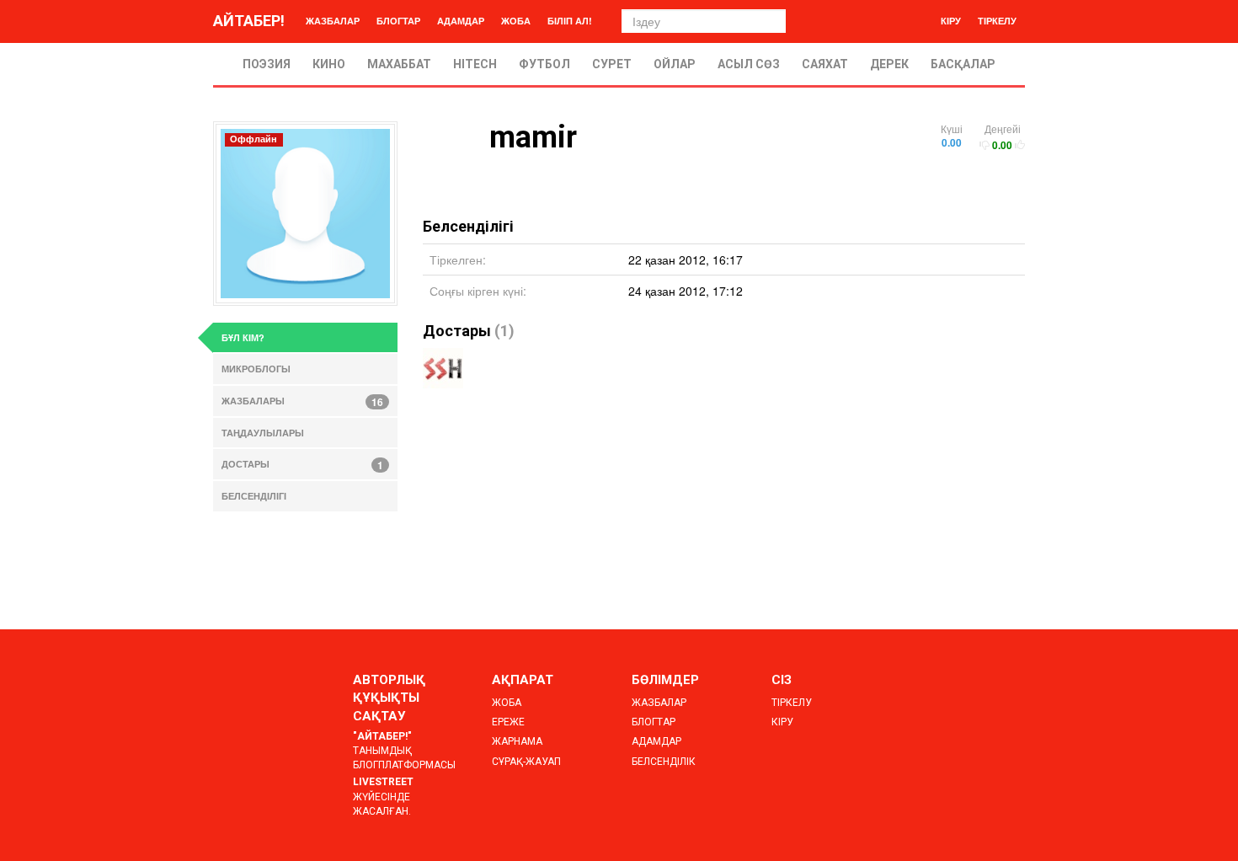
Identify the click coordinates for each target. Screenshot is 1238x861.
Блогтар (398, 20)
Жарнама (517, 741)
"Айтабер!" (382, 736)
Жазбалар (333, 20)
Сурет (612, 64)
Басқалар (963, 64)
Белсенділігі (253, 495)
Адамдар (460, 20)
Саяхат (825, 64)
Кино (328, 64)
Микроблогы (256, 368)
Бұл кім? (242, 337)
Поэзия (267, 64)
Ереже (508, 722)
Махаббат (399, 64)
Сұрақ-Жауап (526, 761)
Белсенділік (664, 761)
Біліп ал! (569, 20)
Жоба (516, 20)
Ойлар (675, 64)
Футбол (544, 64)
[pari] (443, 368)
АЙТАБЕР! (249, 20)
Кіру (951, 20)
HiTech (475, 64)
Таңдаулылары (262, 432)
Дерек (889, 64)
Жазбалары (302, 401)
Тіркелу (997, 20)
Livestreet (383, 782)
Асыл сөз (749, 64)
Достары (457, 331)
